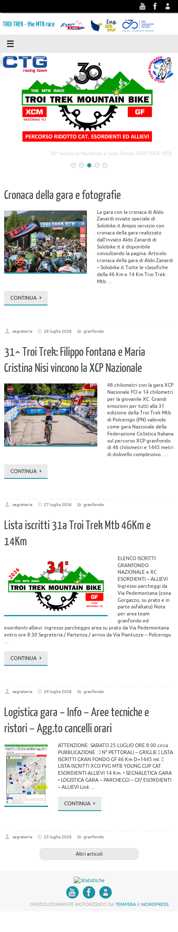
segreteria (22, 337)
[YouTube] (143, 6)
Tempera (125, 910)
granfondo (94, 337)
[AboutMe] (167, 6)
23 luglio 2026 (58, 843)
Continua (23, 304)
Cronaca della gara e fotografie (62, 201)
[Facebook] (155, 6)
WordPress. (155, 910)
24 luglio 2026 (58, 697)
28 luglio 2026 (58, 337)
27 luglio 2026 (58, 510)
